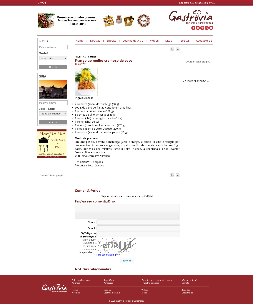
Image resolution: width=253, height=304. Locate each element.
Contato (185, 282)
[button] (127, 260)
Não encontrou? (189, 280)
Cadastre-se (187, 292)
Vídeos (145, 289)
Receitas (186, 289)
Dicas (144, 292)
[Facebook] (193, 29)
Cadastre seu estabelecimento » (197, 2)
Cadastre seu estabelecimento (157, 280)
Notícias (76, 292)
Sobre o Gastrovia (81, 280)
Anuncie (76, 282)
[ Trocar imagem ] (106, 254)
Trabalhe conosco (150, 282)
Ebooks (107, 289)
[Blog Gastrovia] (211, 29)
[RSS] (207, 29)
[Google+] (202, 29)
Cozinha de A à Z (112, 292)
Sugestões (109, 280)
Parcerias (108, 282)
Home (75, 289)
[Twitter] (198, 29)
